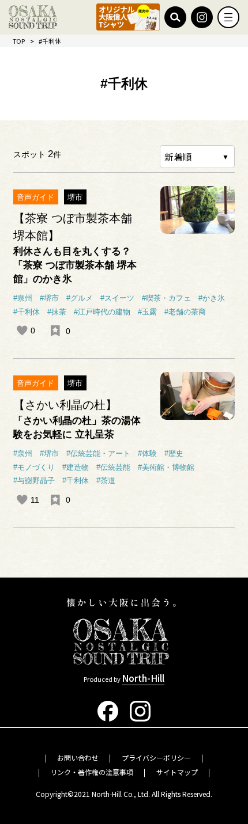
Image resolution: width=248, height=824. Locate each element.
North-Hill (143, 678)
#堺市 (49, 298)
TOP (19, 40)
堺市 (74, 197)
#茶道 (105, 480)
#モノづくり (34, 467)
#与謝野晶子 (34, 480)
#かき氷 (211, 298)
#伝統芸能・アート (98, 453)
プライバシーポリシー (156, 757)
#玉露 (147, 311)
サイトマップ (177, 772)
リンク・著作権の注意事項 (91, 772)
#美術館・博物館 (166, 467)
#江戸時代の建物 (102, 311)
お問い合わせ (78, 757)
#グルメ (79, 298)
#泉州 (22, 298)
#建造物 (75, 467)
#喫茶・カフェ (166, 298)
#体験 (147, 453)
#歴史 (173, 453)
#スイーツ (117, 298)
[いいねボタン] (22, 330)
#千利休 (26, 311)
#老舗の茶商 (185, 311)
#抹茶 (56, 311)
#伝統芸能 (113, 467)
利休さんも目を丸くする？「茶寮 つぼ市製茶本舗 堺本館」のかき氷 (75, 264)
